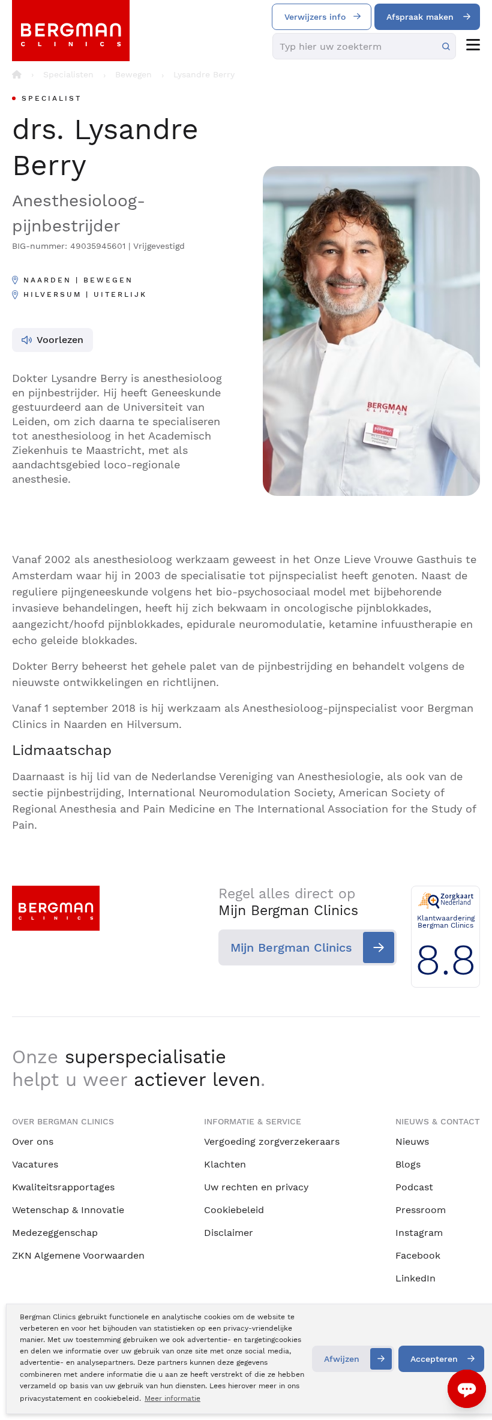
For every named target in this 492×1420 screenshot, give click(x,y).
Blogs (408, 1164)
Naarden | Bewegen (78, 280)
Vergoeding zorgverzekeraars (272, 1141)
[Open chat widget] (467, 1389)
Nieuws (412, 1141)
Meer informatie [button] (172, 1398)
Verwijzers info (315, 17)
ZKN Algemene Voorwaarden (78, 1255)
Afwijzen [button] (341, 1359)
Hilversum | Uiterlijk (85, 294)
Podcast (414, 1187)
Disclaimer (228, 1232)
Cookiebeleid (234, 1210)
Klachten (225, 1164)
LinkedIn (415, 1278)
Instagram (419, 1232)
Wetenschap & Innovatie (68, 1210)
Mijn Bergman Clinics (291, 947)
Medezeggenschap (55, 1232)
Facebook (417, 1255)
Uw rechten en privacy (256, 1187)
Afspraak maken (420, 17)
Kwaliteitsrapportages (63, 1187)
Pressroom (420, 1210)
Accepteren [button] (434, 1359)
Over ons (32, 1141)
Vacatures (35, 1164)
